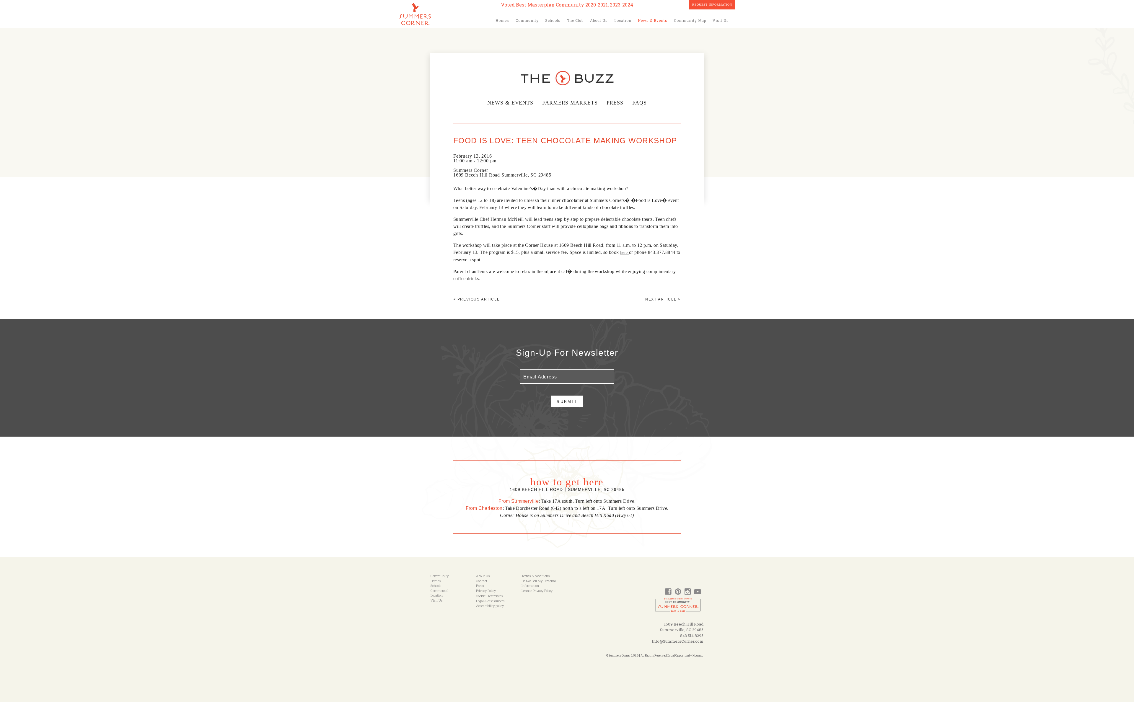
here (624, 252)
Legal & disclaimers (490, 601)
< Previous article (476, 299)
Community (527, 20)
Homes (502, 20)
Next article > (663, 299)
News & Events (652, 20)
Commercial (439, 590)
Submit (567, 401)
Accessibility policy (490, 605)
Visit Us (721, 20)
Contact (481, 581)
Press (615, 103)
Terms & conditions (536, 576)
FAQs (639, 103)
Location (622, 20)
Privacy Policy (486, 590)
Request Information (712, 4)
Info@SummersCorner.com (677, 641)
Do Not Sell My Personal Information (539, 583)
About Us (599, 20)
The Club (575, 20)
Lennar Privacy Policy (537, 590)
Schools (553, 20)
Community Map (690, 20)
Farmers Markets (570, 103)
